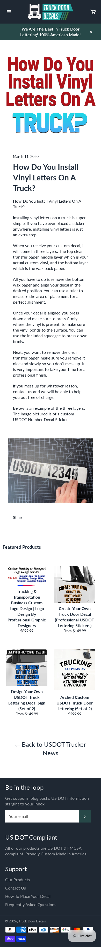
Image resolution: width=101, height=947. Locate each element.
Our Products (17, 879)
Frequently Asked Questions (30, 904)
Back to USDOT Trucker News (53, 748)
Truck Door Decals (32, 921)
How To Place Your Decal (28, 896)
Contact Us (15, 887)
